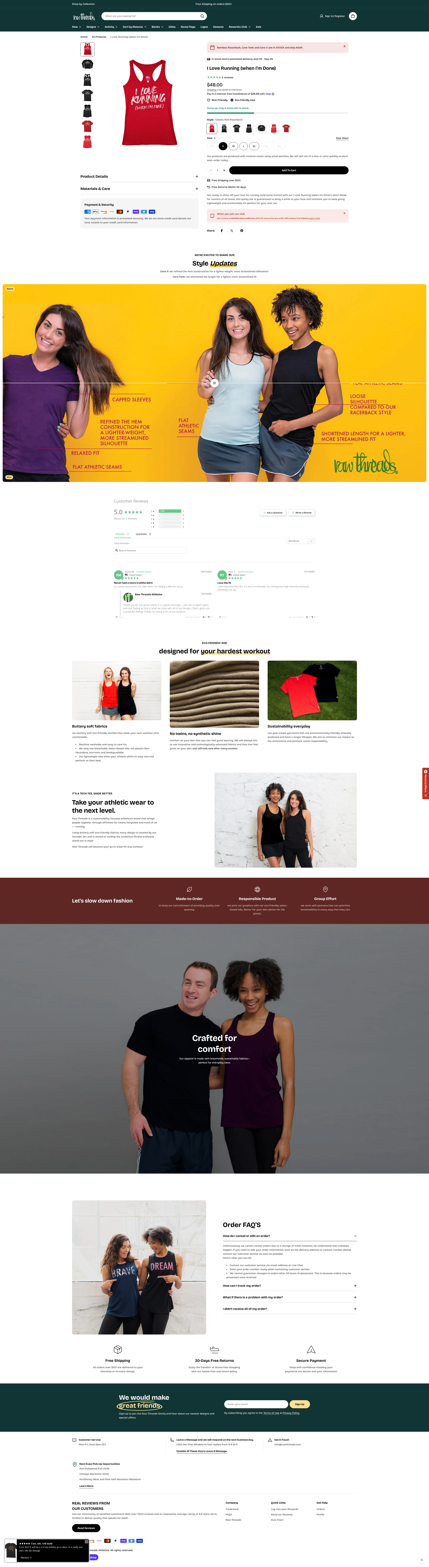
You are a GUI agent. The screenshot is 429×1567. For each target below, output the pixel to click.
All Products (99, 36)
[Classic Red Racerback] (212, 128)
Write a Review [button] (304, 512)
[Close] (344, 46)
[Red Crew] (286, 128)
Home (84, 36)
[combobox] (154, 16)
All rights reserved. (121, 1550)
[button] (204, 617)
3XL (281, 147)
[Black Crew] (236, 128)
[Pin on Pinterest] (242, 231)
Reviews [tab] (120, 534)
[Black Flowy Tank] (249, 128)
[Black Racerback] (224, 128)
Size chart (342, 138)
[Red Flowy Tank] (274, 128)
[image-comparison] (214, 383)
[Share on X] (232, 231)
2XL (268, 147)
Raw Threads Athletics (95, 1550)
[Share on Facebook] (222, 231)
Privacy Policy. (291, 1412)
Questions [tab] (141, 534)
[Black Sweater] (261, 128)
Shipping (212, 89)
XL (254, 146)
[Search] (202, 16)
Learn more (314, 218)
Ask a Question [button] (275, 512)
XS (213, 147)
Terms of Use (271, 1412)
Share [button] (121, 617)
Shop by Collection (83, 4)
